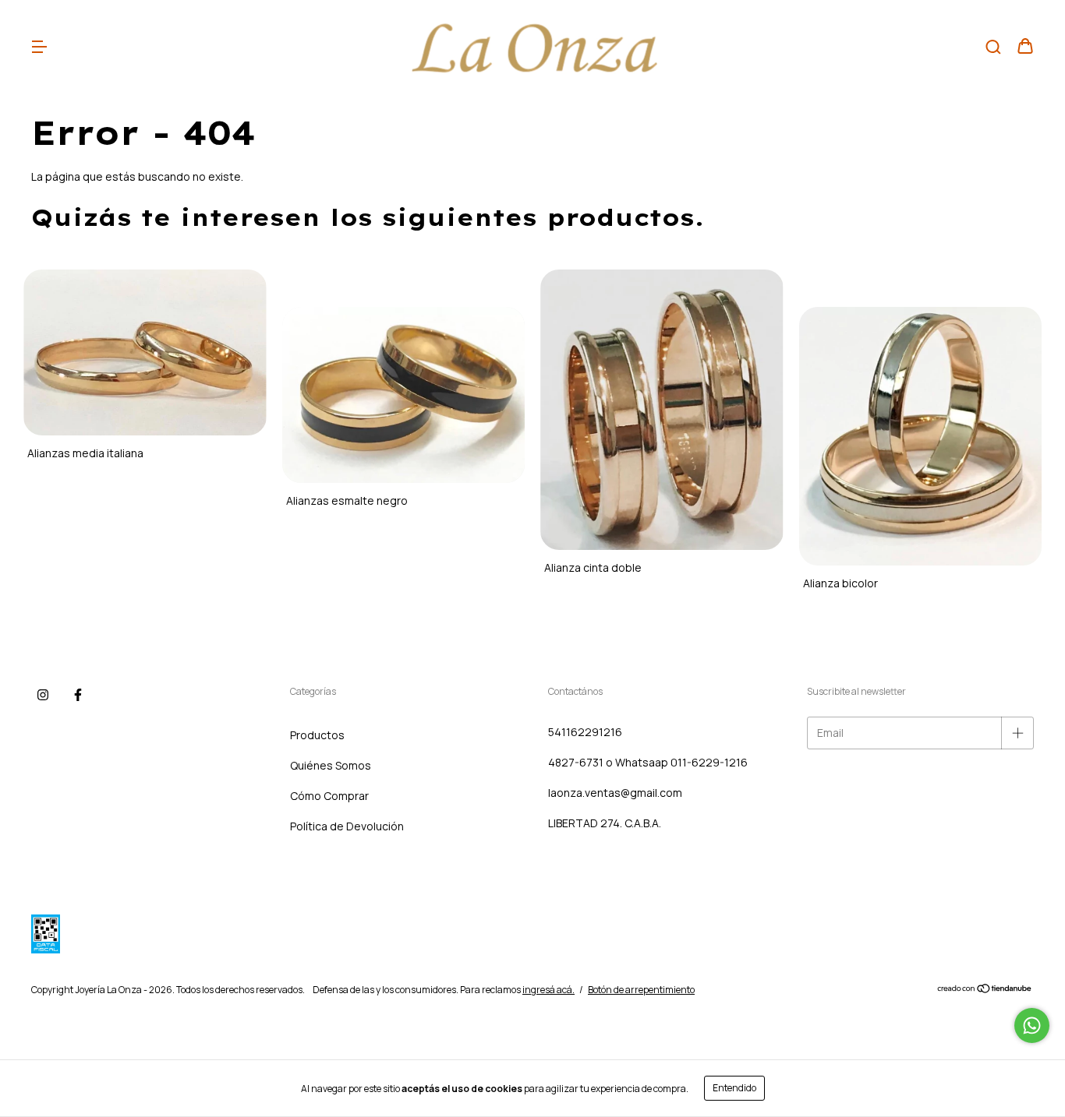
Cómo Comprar (329, 795)
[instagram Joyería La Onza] (43, 694)
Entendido (734, 1087)
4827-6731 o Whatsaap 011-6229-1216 (648, 762)
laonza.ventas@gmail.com (615, 792)
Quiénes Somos (330, 765)
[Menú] (39, 47)
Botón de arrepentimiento (641, 989)
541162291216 (585, 731)
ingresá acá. (548, 989)
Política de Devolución (347, 826)
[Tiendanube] (985, 990)
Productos (317, 735)
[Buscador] (993, 47)
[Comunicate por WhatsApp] (1031, 1025)
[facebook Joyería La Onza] (78, 694)
